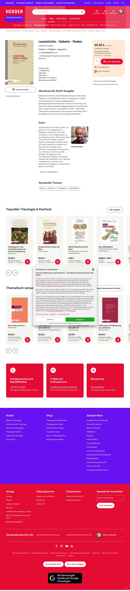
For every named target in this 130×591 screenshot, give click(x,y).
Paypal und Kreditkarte (45, 496)
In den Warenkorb (113, 62)
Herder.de (10, 3)
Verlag (108, 3)
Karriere (9, 508)
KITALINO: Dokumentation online (18, 512)
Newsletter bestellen (110, 491)
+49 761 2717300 (17, 387)
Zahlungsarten (45, 491)
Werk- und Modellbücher (89, 25)
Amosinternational (94, 424)
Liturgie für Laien (73, 25)
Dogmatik (51, 188)
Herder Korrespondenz (96, 451)
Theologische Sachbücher (23, 25)
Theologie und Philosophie (97, 470)
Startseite (17, 31)
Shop (51, 19)
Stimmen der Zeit (93, 466)
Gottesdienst (92, 447)
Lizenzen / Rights (12, 504)
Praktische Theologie (14, 436)
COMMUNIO (91, 432)
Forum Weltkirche (93, 443)
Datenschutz (96, 553)
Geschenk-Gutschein (75, 496)
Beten (42, 188)
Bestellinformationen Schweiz (48, 535)
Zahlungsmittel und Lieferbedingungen (104, 81)
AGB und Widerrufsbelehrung (20, 553)
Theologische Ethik (13, 432)
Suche (36, 8)
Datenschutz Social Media (110, 553)
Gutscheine (74, 491)
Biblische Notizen (93, 428)
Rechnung (40, 500)
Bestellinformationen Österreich (79, 535)
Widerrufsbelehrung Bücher (40, 553)
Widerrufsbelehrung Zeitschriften (80, 553)
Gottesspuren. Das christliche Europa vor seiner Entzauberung (17, 249)
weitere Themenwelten (65, 3)
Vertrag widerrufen (53, 564)
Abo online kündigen (75, 564)
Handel (116, 3)
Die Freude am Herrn (16, 326)
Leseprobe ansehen (22, 89)
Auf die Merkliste (103, 67)
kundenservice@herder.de (63, 387)
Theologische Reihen (41, 25)
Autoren (87, 3)
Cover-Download (12, 96)
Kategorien (44, 31)
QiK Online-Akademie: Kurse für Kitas (18, 517)
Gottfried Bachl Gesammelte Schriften (74, 31)
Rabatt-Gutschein (74, 500)
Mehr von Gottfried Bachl (49, 172)
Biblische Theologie (14, 420)
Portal (43, 19)
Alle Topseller (114, 210)
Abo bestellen (98, 387)
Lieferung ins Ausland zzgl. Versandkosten (105, 84)
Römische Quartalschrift (96, 462)
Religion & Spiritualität (45, 3)
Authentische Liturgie (58, 25)
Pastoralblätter (93, 458)
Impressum (71, 555)
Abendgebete (73, 188)
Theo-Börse (61, 19)
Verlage (9, 496)
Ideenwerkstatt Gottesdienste (99, 455)
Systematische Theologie (16, 424)
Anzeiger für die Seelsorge (97, 420)
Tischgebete (62, 188)
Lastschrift (40, 504)
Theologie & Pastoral (24, 3)
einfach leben (92, 439)
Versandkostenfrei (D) (19, 535)
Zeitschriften (98, 3)
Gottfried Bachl (46, 53)
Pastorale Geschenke (107, 25)
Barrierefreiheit (60, 555)
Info (122, 3)
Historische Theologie (15, 428)
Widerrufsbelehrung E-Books (58, 553)
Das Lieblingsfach (106, 247)
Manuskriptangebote (14, 522)
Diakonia (90, 436)
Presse (9, 500)
